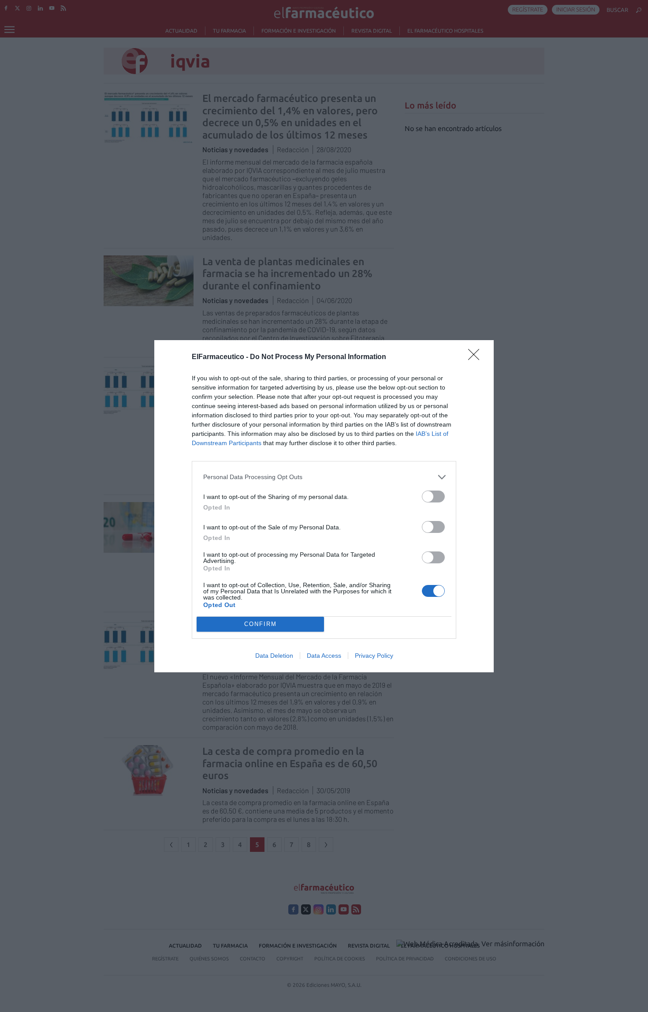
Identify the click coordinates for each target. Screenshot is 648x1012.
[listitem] (324, 477)
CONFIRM (260, 624)
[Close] (476, 357)
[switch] (433, 496)
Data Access (324, 655)
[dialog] (324, 506)
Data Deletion (274, 655)
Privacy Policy (374, 655)
